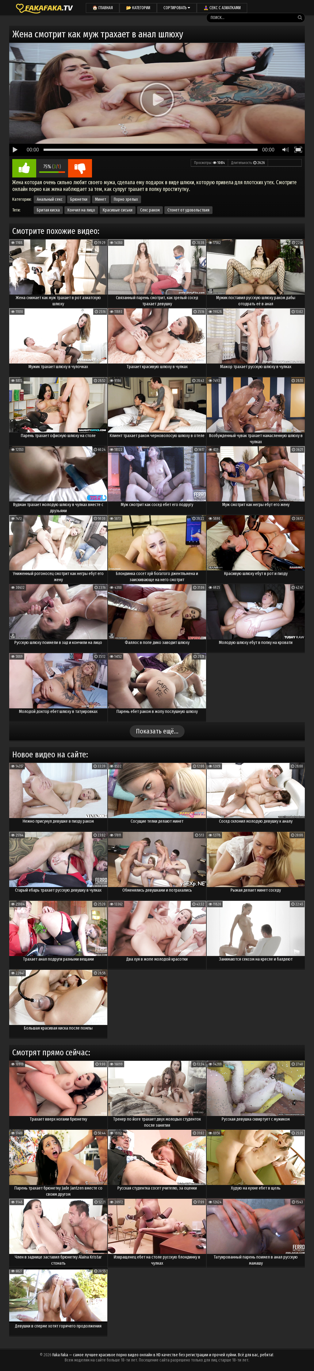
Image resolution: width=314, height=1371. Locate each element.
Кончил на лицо (81, 210)
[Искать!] (299, 17)
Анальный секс (50, 199)
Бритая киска (48, 210)
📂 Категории (138, 7)
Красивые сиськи (117, 210)
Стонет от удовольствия (188, 210)
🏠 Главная (102, 7)
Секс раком (150, 210)
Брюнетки (78, 199)
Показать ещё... (157, 731)
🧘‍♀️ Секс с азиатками (222, 7)
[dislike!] (80, 168)
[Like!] (24, 168)
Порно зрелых (126, 199)
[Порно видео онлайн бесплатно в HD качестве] (44, 7)
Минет (100, 199)
